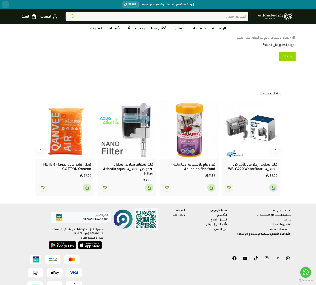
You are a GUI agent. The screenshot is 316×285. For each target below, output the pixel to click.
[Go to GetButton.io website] (306, 280)
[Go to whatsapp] (305, 272)
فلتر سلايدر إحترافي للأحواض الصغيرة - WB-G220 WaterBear (252, 167)
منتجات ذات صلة (270, 93)
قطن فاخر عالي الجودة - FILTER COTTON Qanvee (67, 167)
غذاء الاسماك (280, 37)
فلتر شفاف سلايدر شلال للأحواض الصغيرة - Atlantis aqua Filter (128, 169)
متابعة (287, 56)
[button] (275, 148)
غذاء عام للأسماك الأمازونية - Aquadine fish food (193, 167)
